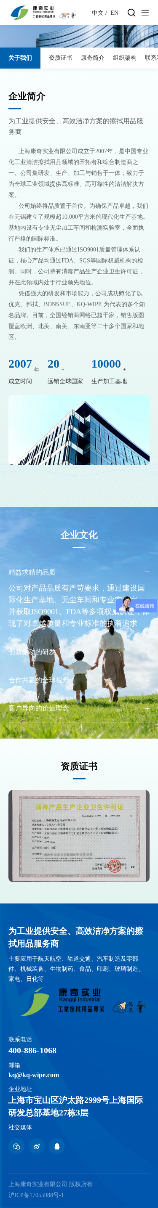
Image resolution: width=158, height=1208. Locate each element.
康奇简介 (92, 58)
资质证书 (60, 58)
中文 (98, 13)
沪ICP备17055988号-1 (36, 1195)
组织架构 (125, 58)
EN (114, 13)
